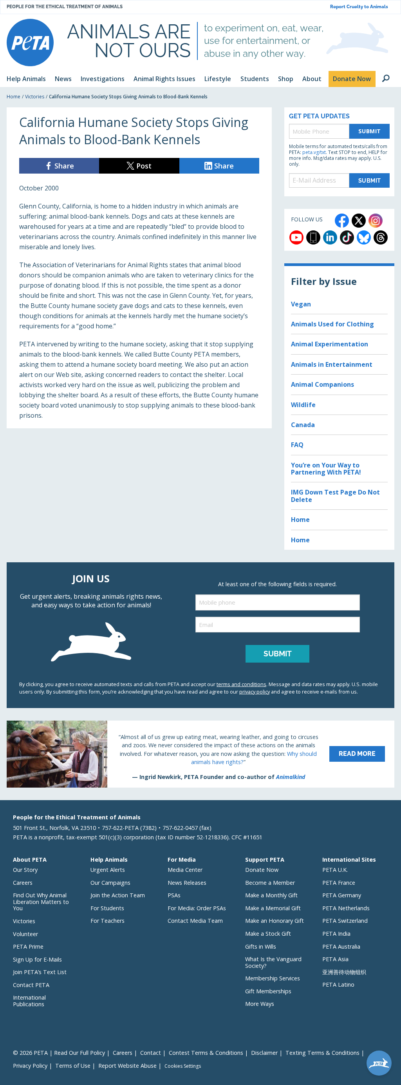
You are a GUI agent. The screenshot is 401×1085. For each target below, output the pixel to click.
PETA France (338, 882)
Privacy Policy (30, 1065)
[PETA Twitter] (359, 221)
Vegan (301, 304)
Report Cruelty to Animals (359, 6)
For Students (107, 908)
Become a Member (270, 882)
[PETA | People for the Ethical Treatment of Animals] (30, 42)
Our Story (25, 869)
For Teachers (107, 920)
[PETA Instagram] (375, 221)
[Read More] (200, 754)
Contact (150, 1052)
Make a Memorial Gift (273, 908)
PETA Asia (335, 959)
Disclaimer (264, 1052)
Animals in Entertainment (331, 364)
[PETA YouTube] (296, 237)
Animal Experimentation (329, 344)
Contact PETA (31, 985)
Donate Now (261, 869)
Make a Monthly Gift (271, 895)
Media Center (185, 869)
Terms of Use (72, 1065)
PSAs (174, 895)
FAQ (297, 444)
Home (13, 96)
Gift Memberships (268, 991)
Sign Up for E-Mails (37, 959)
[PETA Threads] (381, 237)
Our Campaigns (110, 882)
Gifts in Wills (260, 946)
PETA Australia (341, 946)
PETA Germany (341, 895)
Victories (34, 96)
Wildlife (303, 404)
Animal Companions (322, 384)
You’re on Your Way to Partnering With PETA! (326, 468)
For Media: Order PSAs (197, 908)
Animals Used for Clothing (332, 324)
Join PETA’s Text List (40, 972)
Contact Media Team (195, 920)
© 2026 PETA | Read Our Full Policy (59, 1052)
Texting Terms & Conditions (322, 1052)
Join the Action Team (117, 895)
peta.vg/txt (314, 152)
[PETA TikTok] (347, 237)
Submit (369, 131)
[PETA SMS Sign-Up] (313, 237)
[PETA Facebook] (342, 221)
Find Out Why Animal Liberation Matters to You (41, 901)
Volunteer (25, 934)
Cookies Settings (182, 1066)
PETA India (336, 933)
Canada (303, 424)
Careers (23, 882)
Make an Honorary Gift (274, 920)
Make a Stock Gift (268, 933)
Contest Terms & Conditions (206, 1052)
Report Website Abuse (127, 1065)
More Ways (259, 1003)
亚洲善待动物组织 (344, 972)
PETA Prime (28, 946)
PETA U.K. (335, 869)
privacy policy (254, 691)
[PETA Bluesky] (364, 237)
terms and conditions (241, 684)
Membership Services (272, 978)
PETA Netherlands (346, 908)
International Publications (29, 1001)
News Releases (187, 882)
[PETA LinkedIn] (330, 237)
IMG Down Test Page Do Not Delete (335, 496)
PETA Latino (338, 984)
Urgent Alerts (107, 869)
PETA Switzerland (345, 920)
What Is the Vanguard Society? (273, 962)
